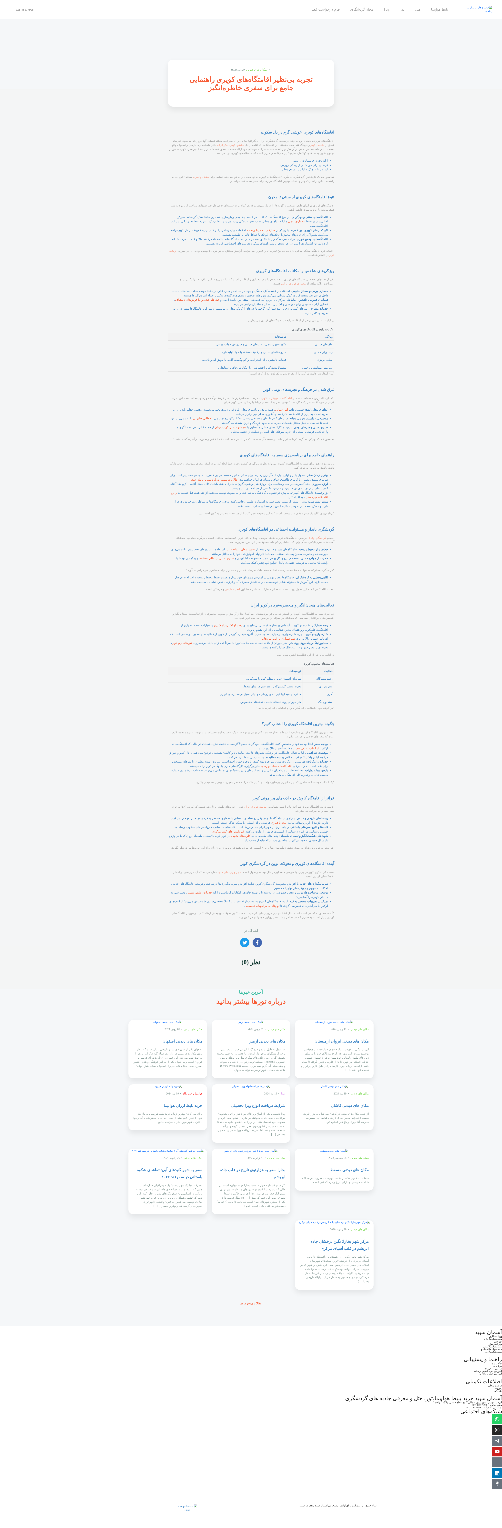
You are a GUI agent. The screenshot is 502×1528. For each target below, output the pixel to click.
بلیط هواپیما (439, 9)
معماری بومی (296, 221)
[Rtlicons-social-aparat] (497, 1462)
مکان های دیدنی (256, 69)
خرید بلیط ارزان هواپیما (183, 1105)
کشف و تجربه (201, 176)
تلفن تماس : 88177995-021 (487, 1404)
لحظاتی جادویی (202, 418)
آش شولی (281, 409)
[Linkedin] (497, 1473)
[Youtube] (497, 1451)
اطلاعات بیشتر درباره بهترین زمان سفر (214, 479)
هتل (418, 9)
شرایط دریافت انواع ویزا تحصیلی (258, 1105)
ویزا (387, 9)
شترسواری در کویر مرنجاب (278, 638)
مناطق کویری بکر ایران (230, 145)
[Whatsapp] (497, 1419)
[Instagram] (497, 1430)
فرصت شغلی (495, 1385)
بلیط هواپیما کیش (492, 1346)
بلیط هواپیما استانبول (490, 1349)
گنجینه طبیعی (232, 589)
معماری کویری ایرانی (293, 283)
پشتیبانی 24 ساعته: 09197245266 (484, 1407)
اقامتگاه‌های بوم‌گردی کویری (276, 398)
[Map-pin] (497, 1484)
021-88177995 (25, 9)
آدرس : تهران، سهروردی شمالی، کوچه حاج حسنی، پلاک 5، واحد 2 (467, 1402)
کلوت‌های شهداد (240, 835)
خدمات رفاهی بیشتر (199, 892)
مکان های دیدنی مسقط (349, 1170)
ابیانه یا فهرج (279, 822)
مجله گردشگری (362, 9)
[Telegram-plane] (497, 1441)
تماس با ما (496, 1363)
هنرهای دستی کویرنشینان (230, 427)
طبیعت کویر (317, 145)
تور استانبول (495, 1344)
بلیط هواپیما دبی (493, 1351)
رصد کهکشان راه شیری (228, 625)
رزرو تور (497, 1390)
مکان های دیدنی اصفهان (182, 1041)
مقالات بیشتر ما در (251, 1303)
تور (402, 9)
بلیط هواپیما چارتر (492, 1338)
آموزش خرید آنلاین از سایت (487, 1371)
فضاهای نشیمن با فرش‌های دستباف (197, 299)
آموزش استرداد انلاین (490, 1373)
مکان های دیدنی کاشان (350, 1105)
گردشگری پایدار (317, 537)
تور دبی (498, 1341)
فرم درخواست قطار (325, 9)
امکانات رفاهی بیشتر (306, 748)
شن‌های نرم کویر (182, 642)
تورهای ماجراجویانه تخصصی (262, 905)
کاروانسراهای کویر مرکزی (228, 831)
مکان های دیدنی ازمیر (267, 1041)
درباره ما (497, 1365)
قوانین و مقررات (493, 1368)
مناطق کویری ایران (255, 806)
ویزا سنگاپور (495, 1336)
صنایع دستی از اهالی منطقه (217, 558)
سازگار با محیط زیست (261, 230)
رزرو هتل (497, 1388)
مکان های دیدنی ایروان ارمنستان (342, 1041)
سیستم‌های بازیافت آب (241, 549)
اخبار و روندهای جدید (230, 872)
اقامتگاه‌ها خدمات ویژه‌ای (276, 766)
